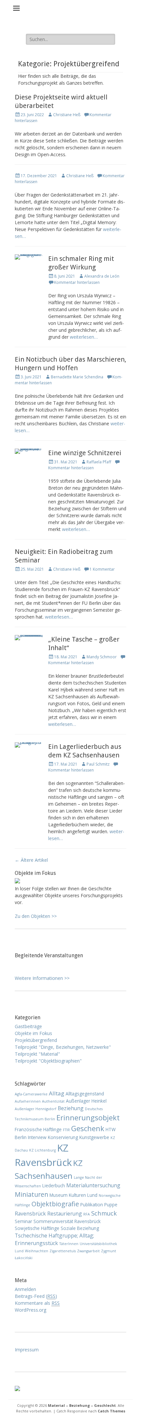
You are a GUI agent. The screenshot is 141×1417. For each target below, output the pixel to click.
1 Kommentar (102, 569)
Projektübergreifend (36, 1040)
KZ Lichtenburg (42, 1150)
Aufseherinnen (28, 1101)
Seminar (23, 1221)
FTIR (66, 1130)
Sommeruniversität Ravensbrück (67, 1221)
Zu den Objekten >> (36, 916)
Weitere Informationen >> (42, 978)
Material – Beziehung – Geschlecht (82, 1405)
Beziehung (71, 1108)
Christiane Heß (66, 114)
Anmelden (25, 1289)
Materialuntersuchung (93, 1185)
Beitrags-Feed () (36, 1296)
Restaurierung (64, 1213)
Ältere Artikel (31, 860)
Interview (37, 1137)
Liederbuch (53, 1185)
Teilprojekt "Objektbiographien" (48, 1061)
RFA (86, 1214)
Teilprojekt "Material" (37, 1054)
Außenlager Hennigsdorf (35, 1109)
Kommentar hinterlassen (77, 282)
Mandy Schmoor (102, 657)
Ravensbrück (30, 1213)
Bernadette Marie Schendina (77, 377)
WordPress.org (30, 1310)
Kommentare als (37, 1303)
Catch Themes (111, 1410)
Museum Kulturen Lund (73, 1195)
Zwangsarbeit (88, 1251)
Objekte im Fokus (33, 1033)
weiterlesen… (84, 337)
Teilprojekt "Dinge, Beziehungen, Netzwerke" (63, 1047)
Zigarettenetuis (63, 1251)
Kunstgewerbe (94, 1137)
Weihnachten (36, 1251)
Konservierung (63, 1137)
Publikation (91, 1204)
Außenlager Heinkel (86, 1101)
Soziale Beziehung (80, 1228)
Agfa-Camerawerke (31, 1094)
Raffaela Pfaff (99, 462)
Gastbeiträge (28, 1026)
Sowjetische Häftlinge (37, 1228)
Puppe (110, 1204)
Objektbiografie (55, 1203)
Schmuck (104, 1213)
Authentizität (53, 1101)
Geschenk (87, 1128)
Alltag (56, 1093)
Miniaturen (31, 1194)
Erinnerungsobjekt (88, 1117)
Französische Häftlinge (38, 1129)
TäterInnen (68, 1243)
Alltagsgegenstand (85, 1093)
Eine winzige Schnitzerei (84, 453)
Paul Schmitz (98, 764)
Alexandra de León (101, 276)
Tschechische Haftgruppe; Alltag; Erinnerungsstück (54, 1239)
